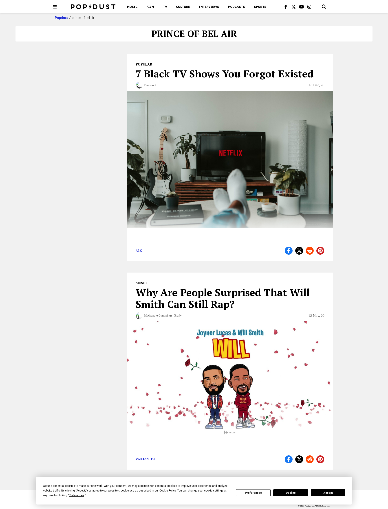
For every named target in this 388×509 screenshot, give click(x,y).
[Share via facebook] (289, 251)
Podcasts (236, 7)
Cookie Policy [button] (167, 490)
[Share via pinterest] (320, 251)
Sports (260, 7)
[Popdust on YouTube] (301, 6)
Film (150, 7)
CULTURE (183, 7)
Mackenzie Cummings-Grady (163, 315)
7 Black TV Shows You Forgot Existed (225, 73)
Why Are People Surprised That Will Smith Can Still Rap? (222, 298)
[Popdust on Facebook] (285, 6)
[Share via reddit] (310, 251)
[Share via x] (299, 251)
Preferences (253, 492)
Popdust (61, 18)
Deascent (150, 85)
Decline (291, 492)
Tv (165, 7)
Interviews (209, 7)
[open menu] (55, 6)
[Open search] (324, 6)
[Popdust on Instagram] (309, 6)
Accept (328, 492)
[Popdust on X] (293, 6)
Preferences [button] (76, 495)
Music (132, 7)
